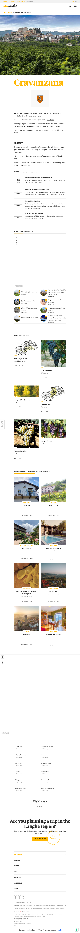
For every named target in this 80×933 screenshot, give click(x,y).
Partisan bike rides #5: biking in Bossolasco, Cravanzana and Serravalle (57, 292)
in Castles (23, 294)
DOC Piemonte (46, 371)
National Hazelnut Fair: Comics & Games (38, 178)
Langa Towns (21, 1)
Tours (16, 889)
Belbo (19, 116)
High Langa (40, 801)
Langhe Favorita (20, 452)
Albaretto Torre (21, 788)
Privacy (29, 902)
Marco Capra (53, 591)
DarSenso (26, 505)
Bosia (44, 755)
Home (5, 1)
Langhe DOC (46, 405)
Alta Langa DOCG (20, 360)
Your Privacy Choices (47, 930)
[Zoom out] (16, 240)
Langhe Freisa (46, 442)
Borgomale (45, 780)
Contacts (17, 877)
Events (23, 12)
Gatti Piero (53, 505)
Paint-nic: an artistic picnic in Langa (37, 189)
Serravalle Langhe (48, 788)
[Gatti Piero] (53, 489)
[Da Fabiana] (26, 532)
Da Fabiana (26, 548)
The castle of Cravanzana (29, 292)
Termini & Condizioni (19, 902)
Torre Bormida (21, 755)
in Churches (24, 303)
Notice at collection (27, 930)
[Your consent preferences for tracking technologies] (76, 929)
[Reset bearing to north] (16, 243)
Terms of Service (56, 908)
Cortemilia (45, 771)
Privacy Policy (45, 908)
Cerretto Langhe (47, 746)
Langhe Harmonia (53, 634)
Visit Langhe (11, 1)
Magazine (16, 12)
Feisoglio (19, 763)
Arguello (19, 746)
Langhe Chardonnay (22, 401)
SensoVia (26, 634)
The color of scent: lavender (34, 213)
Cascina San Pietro (53, 548)
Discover (40, 807)
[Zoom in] (16, 237)
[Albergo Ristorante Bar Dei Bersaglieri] (26, 575)
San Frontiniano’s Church (29, 301)
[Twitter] (2, 426)
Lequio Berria (46, 763)
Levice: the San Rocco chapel (30, 318)
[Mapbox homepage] (19, 286)
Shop (29, 12)
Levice (18, 771)
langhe (10, 6)
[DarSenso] (26, 489)
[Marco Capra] (53, 575)
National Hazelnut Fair (32, 201)
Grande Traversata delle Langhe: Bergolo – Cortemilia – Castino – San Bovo (57, 318)
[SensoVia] (26, 618)
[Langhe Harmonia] (53, 618)
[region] (40, 261)
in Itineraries (51, 296)
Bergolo (18, 780)
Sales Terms (18, 883)
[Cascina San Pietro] (53, 532)
